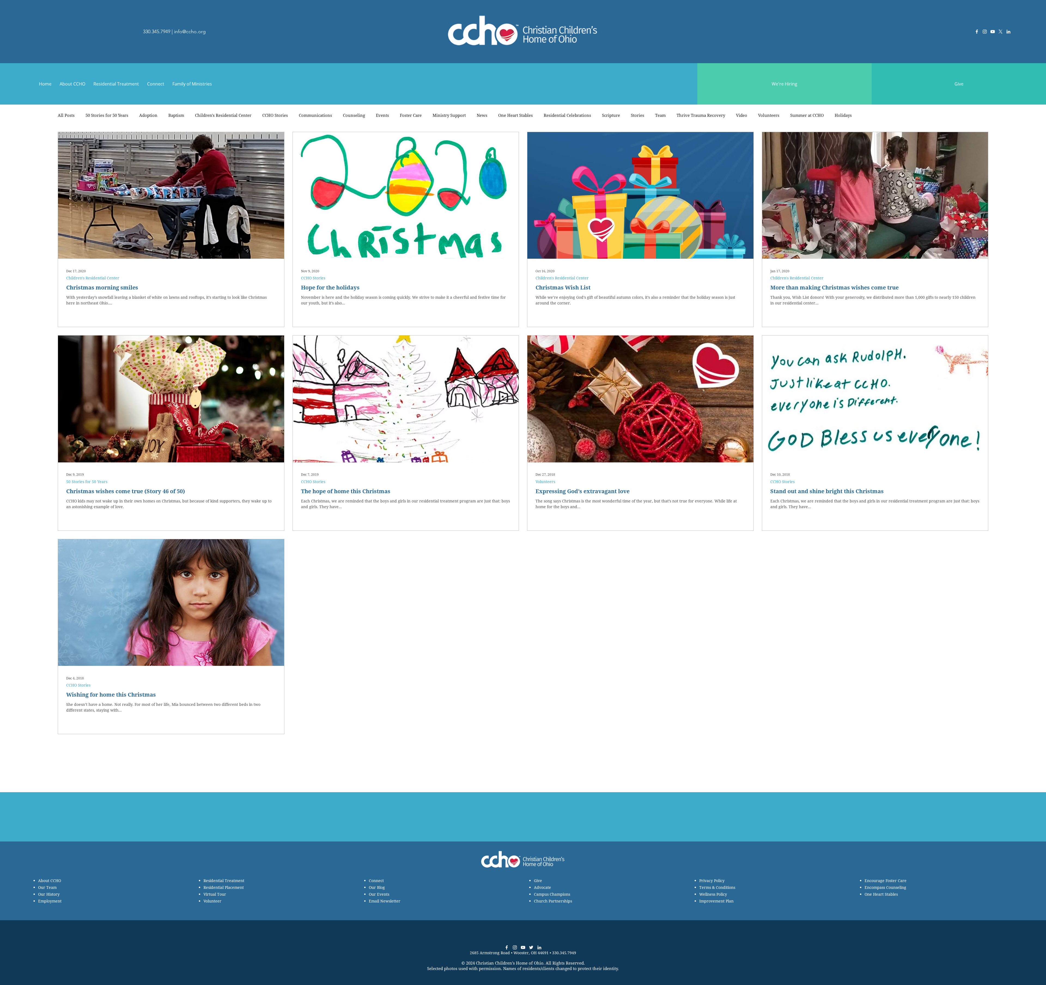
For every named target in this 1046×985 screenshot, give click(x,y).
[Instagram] (984, 31)
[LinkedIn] (1008, 31)
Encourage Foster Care (886, 880)
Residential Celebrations (567, 115)
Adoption (148, 115)
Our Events (379, 894)
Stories (637, 115)
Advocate (542, 887)
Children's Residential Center (223, 115)
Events (382, 115)
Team (660, 115)
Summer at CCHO (807, 115)
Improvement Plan (716, 901)
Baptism (176, 115)
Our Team (47, 887)
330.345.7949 (156, 32)
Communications (315, 115)
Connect (376, 880)
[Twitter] (531, 947)
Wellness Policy (713, 894)
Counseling (354, 115)
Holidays (843, 115)
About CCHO (49, 880)
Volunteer (212, 901)
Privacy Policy (712, 880)
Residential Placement (223, 887)
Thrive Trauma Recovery (701, 115)
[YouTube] (992, 31)
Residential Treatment (223, 880)
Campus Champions (552, 894)
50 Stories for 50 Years (107, 115)
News (482, 115)
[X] (1000, 31)
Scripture (611, 115)
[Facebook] (977, 31)
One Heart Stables (515, 115)
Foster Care (411, 115)
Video (741, 115)
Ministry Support (449, 115)
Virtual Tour (214, 894)
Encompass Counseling (885, 887)
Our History (49, 894)
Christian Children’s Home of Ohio (509, 963)
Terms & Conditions (717, 887)
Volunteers (768, 115)
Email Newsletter (384, 901)
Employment (50, 901)
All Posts (66, 115)
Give (538, 880)
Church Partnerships (553, 901)
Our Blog (377, 887)
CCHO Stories (275, 115)
